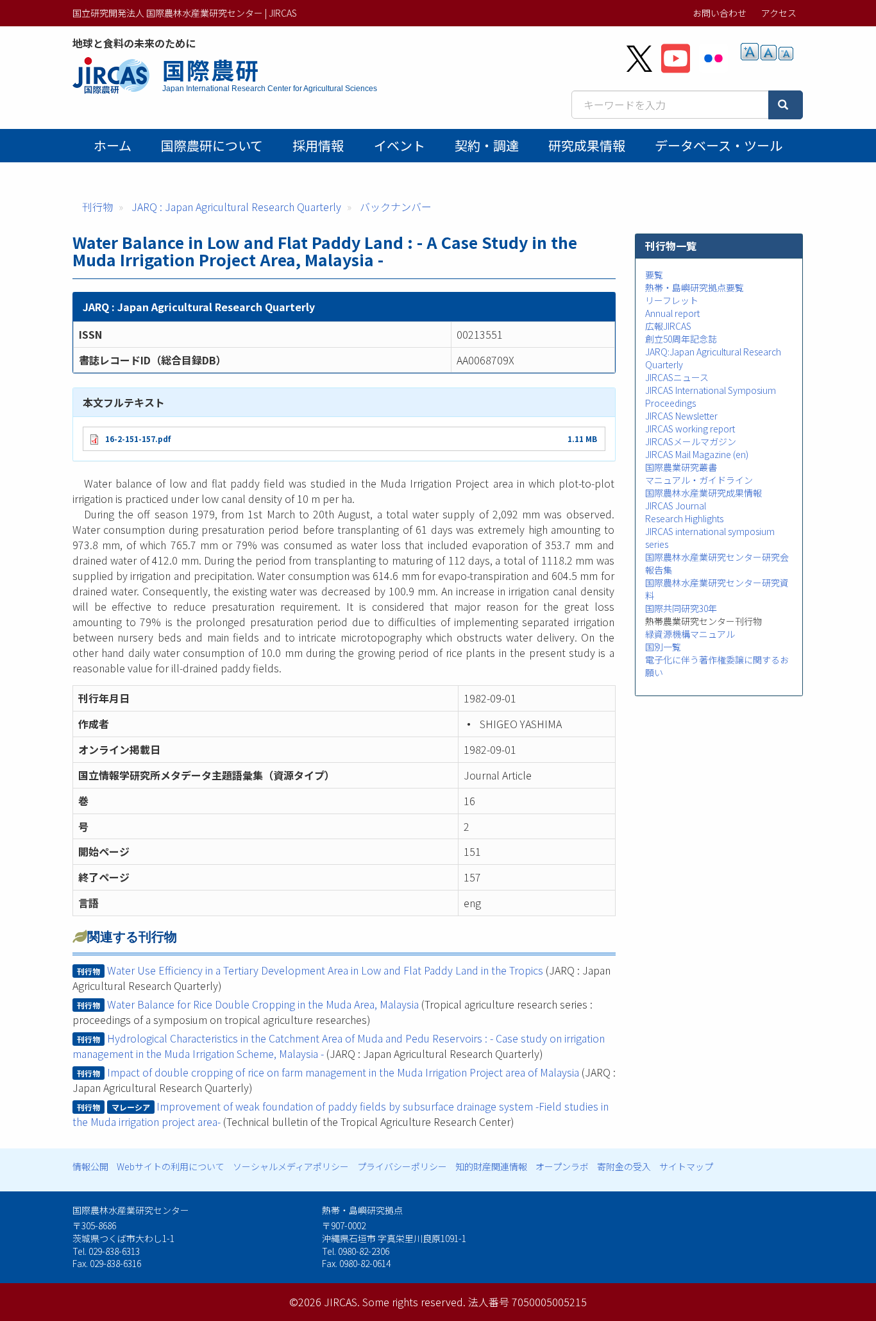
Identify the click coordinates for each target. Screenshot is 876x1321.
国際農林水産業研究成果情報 (703, 492)
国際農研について (212, 145)
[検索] (785, 104)
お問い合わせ (719, 12)
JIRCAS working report (690, 428)
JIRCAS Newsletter (681, 415)
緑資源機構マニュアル (690, 633)
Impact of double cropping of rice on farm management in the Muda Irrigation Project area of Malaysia (343, 1072)
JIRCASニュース (677, 377)
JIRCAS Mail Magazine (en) (696, 454)
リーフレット (671, 300)
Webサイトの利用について (170, 1166)
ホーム (112, 145)
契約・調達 (487, 145)
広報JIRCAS (668, 326)
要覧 (654, 274)
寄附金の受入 (624, 1166)
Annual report (672, 313)
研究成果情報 (586, 145)
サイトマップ (686, 1166)
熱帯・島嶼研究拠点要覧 (694, 287)
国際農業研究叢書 (681, 467)
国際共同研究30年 (681, 608)
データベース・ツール (718, 145)
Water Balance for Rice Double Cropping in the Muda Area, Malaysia (263, 1004)
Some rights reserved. (414, 1301)
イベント (399, 145)
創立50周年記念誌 (681, 338)
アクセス (778, 12)
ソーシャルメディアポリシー (291, 1166)
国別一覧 (663, 646)
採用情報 (318, 145)
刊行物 (97, 206)
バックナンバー (396, 206)
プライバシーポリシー (402, 1166)
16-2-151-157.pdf (138, 438)
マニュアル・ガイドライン (699, 479)
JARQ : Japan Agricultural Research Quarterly (236, 206)
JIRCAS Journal (675, 505)
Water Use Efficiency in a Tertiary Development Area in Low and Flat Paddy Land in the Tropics (325, 970)
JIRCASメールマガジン (690, 441)
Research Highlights (684, 518)
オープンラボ (562, 1166)
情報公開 (90, 1166)
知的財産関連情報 (491, 1166)
